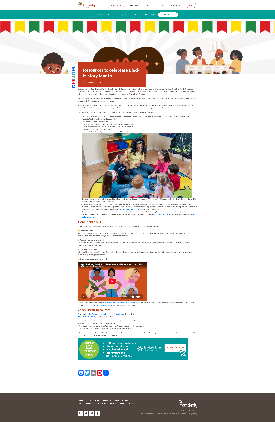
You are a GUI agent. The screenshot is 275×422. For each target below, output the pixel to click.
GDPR (96, 400)
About (80, 400)
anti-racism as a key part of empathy (98, 305)
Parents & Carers (121, 400)
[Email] (73, 78)
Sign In (190, 5)
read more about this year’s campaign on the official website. (150, 108)
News (80, 403)
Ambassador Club (116, 403)
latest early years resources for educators (120, 302)
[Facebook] (73, 69)
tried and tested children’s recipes (131, 209)
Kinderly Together (115, 5)
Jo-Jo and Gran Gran (180, 212)
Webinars (150, 5)
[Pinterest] (73, 82)
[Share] (73, 86)
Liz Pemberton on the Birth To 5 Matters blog (106, 314)
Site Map (130, 403)
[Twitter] (73, 73)
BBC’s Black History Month (88, 316)
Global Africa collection (162, 214)
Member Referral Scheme (96, 403)
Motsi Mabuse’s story (117, 212)
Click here (168, 15)
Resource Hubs (174, 5)
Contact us (106, 400)
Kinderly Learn (135, 5)
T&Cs (88, 400)
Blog (161, 5)
